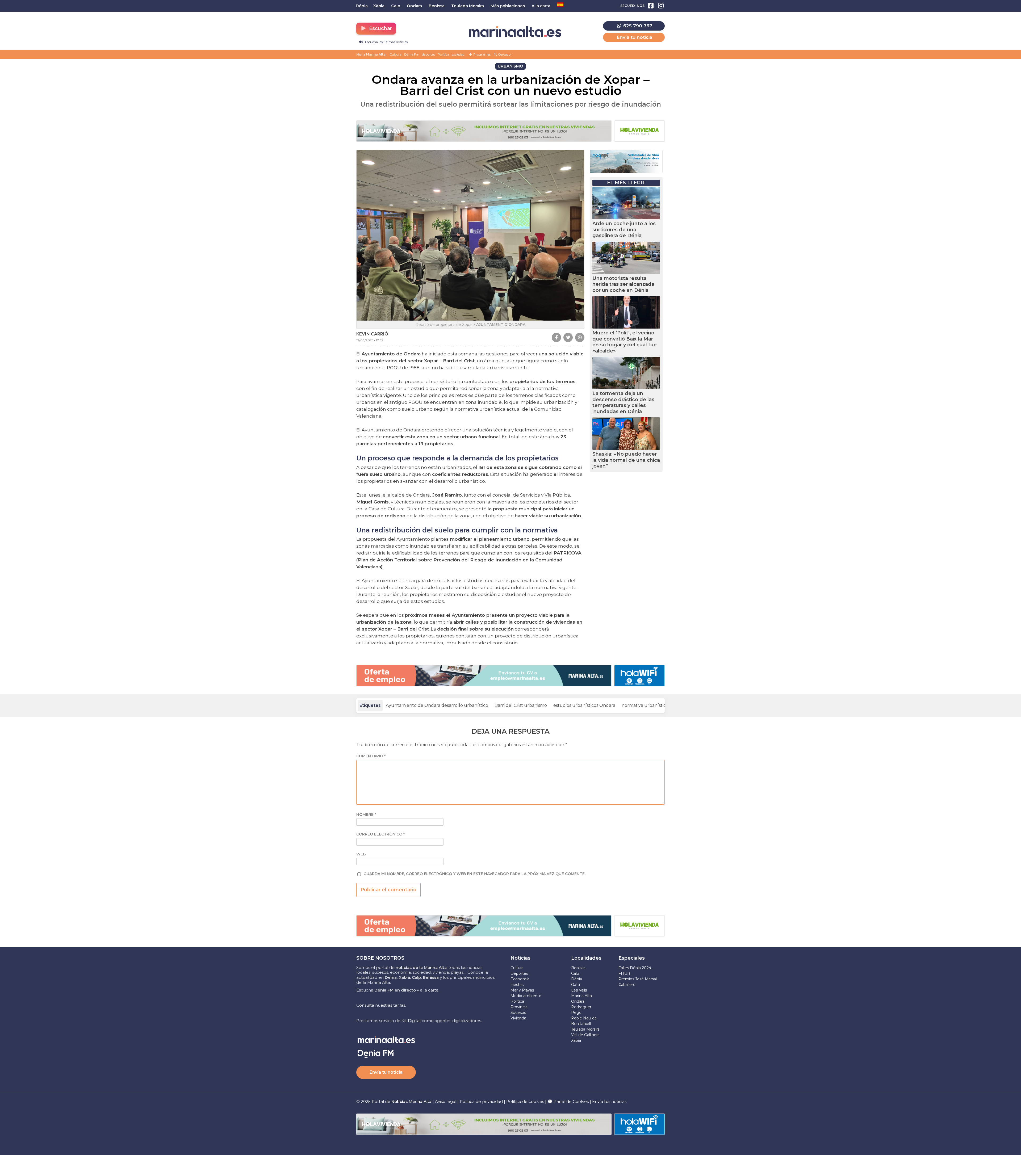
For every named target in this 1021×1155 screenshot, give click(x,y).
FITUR (624, 973)
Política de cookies (525, 1101)
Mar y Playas (522, 990)
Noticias (520, 958)
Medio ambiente (525, 995)
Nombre (366, 814)
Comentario (371, 756)
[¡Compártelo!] (556, 337)
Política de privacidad (482, 1101)
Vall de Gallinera (585, 1034)
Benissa (578, 967)
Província (519, 1007)
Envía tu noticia (634, 37)
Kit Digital (411, 1020)
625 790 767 (637, 25)
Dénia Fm (411, 54)
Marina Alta (581, 995)
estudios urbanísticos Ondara (584, 705)
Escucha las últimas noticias (386, 42)
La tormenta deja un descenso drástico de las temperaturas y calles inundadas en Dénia (623, 402)
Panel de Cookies (571, 1101)
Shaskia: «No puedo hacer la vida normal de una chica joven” (626, 460)
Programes (481, 54)
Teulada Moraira (585, 1029)
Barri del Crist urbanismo (521, 705)
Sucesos (518, 1012)
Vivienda (518, 1018)
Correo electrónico (380, 834)
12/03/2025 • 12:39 (369, 340)
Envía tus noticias (609, 1101)
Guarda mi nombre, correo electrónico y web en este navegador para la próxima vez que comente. (474, 874)
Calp (575, 973)
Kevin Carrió (372, 334)
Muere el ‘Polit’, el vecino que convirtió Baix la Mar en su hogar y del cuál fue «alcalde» (624, 342)
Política (443, 54)
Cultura (395, 54)
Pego (576, 1012)
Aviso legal (445, 1101)
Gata (575, 984)
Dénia (576, 979)
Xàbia (576, 1040)
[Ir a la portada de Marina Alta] (515, 31)
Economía (519, 979)
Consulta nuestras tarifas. (381, 1005)
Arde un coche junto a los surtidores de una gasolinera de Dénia (624, 229)
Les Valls (579, 990)
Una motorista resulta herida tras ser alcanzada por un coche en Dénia (623, 284)
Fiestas (517, 984)
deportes (428, 54)
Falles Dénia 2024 (634, 967)
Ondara (577, 1001)
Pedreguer (581, 1007)
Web (361, 854)
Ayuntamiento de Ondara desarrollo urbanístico (437, 705)
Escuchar (380, 28)
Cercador (504, 54)
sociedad (458, 54)
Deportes (519, 973)
